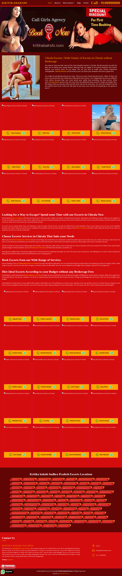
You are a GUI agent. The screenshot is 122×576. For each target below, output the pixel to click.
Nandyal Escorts (99, 496)
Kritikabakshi (14, 2)
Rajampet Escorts (95, 509)
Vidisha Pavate (75, 421)
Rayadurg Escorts (48, 513)
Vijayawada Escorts (93, 521)
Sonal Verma (106, 167)
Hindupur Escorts (53, 488)
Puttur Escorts (55, 509)
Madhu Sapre (17, 387)
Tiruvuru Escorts (40, 521)
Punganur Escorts (42, 509)
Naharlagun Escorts (72, 496)
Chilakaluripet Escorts (29, 484)
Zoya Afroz (104, 387)
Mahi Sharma (16, 201)
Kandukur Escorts (41, 492)
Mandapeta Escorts (32, 496)
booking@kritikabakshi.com (103, 550)
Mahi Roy (46, 133)
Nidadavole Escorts (75, 500)
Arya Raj (46, 167)
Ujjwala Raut (17, 319)
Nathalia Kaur (17, 421)
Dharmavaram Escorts (69, 484)
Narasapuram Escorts (17, 500)
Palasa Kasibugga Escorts (31, 505)
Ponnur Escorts (16, 509)
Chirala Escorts (43, 484)
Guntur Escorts (40, 488)
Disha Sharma (106, 133)
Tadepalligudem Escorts (75, 517)
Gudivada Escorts (107, 484)
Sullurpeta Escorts (59, 517)
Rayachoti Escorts (35, 513)
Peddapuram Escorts (88, 505)
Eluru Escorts (83, 484)
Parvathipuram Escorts (47, 505)
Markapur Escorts (45, 496)
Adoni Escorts (15, 479)
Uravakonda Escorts (65, 521)
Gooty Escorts (94, 484)
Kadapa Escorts (98, 488)
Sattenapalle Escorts (17, 517)
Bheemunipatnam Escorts (85, 479)
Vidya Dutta (16, 167)
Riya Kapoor (76, 167)
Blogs (79, 3)
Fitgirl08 (10, 559)
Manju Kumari (106, 201)
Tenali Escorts (15, 521)
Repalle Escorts (75, 513)
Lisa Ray (46, 421)
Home (50, 3)
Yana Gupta (17, 455)
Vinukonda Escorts (107, 521)
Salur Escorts (87, 513)
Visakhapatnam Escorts (18, 526)
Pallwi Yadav (75, 201)
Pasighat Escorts (62, 505)
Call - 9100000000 (101, 555)
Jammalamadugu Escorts (83, 488)
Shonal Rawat (104, 421)
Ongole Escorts (100, 500)
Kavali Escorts (53, 492)
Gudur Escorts (15, 488)
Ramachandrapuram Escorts (19, 513)
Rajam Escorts (82, 509)
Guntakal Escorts (28, 488)
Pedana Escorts (74, 505)
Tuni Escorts (52, 521)
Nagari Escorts (58, 496)
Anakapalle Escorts (43, 479)
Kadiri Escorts (15, 492)
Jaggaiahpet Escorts (67, 488)
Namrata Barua (75, 353)
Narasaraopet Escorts (33, 500)
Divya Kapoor (16, 133)
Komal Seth (76, 133)
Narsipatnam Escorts (48, 500)
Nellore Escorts (61, 500)
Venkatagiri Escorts (79, 521)
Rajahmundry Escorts (69, 509)
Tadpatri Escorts (89, 517)
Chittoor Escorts (56, 484)
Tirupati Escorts (27, 521)
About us (57, 3)
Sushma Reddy (46, 455)
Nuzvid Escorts (88, 500)
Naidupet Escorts (85, 496)
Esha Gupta (75, 387)
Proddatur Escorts (28, 509)
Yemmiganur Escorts (49, 526)
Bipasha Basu (75, 319)
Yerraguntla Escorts (63, 526)
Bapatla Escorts (70, 479)
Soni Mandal (46, 201)
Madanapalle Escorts (17, 496)
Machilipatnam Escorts (105, 492)
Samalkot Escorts (99, 513)
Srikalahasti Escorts (45, 517)
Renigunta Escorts (62, 513)
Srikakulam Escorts (31, 517)
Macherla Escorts (91, 492)
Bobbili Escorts (15, 484)
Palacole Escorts (16, 505)
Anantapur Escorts (57, 479)
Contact (86, 3)
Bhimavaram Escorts (102, 479)
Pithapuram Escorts (103, 505)
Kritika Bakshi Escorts (64, 573)
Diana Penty (104, 319)
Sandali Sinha (104, 353)
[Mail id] (94, 555)
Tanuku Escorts (101, 517)
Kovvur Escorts (65, 492)
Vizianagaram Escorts (33, 526)
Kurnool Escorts (78, 492)
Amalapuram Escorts (29, 479)
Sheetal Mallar (46, 387)
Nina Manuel (104, 455)
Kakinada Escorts (28, 492)
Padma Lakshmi (46, 319)
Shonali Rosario (46, 353)
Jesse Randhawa (75, 455)
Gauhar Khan (17, 353)
